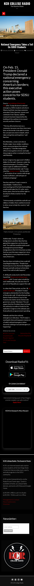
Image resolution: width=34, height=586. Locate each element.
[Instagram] (18, 579)
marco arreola (19, 50)
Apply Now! (17, 402)
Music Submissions (9, 502)
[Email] (21, 579)
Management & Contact (11, 500)
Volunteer (6, 504)
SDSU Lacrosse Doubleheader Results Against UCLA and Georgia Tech (9, 337)
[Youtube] (15, 579)
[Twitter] (12, 579)
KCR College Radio (17, 3)
